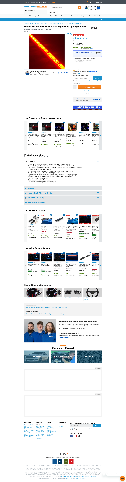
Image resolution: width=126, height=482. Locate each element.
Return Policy (39, 429)
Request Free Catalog (29, 435)
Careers (49, 430)
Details (53, 2)
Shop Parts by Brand (29, 430)
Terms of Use (39, 438)
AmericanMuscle (50, 457)
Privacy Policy (92, 80)
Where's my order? (40, 426)
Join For (96, 99)
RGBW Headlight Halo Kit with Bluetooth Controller (33, 136)
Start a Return (39, 427)
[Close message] (101, 19)
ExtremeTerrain (70, 457)
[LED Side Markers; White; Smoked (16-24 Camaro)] (85, 219)
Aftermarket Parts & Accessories (33, 314)
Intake (68, 15)
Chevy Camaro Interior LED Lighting (59, 307)
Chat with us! (39, 432)
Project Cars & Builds (29, 425)
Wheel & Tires (97, 15)
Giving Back (50, 427)
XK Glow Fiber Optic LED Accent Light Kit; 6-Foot (85, 136)
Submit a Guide (50, 428)
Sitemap (63, 476)
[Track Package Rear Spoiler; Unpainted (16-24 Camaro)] (46, 219)
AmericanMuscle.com (36, 7)
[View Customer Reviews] (77, 38)
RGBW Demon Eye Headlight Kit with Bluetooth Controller (71, 136)
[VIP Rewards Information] (96, 71)
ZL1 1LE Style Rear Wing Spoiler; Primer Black (71, 228)
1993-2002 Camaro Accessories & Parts (33, 23)
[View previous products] (25, 135)
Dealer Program (50, 432)
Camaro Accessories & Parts (32, 307)
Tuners (91, 15)
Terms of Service (79, 478)
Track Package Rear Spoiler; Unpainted (45, 228)
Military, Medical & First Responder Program (40, 435)
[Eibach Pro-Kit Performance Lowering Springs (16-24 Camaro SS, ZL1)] (34, 219)
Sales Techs (50, 434)
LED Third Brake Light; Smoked (97, 266)
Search (79, 7)
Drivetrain (46, 15)
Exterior (63, 15)
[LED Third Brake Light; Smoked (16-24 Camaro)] (98, 257)
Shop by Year (27, 428)
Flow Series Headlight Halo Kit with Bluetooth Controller (46, 137)
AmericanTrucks (60, 457)
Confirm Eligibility (79, 61)
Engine (52, 15)
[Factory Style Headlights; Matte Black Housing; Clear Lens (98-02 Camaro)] (59, 219)
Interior (73, 15)
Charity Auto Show (51, 431)
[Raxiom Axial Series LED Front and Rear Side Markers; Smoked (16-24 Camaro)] (59, 257)
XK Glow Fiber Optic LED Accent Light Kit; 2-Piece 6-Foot (59, 137)
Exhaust (57, 15)
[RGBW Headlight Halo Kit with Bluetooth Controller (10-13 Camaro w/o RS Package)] (98, 127)
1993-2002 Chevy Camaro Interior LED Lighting (71, 23)
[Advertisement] (63, 380)
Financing (26, 431)
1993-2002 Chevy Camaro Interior (51, 23)
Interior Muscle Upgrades (48, 314)
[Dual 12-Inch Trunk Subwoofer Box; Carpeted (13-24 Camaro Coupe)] (98, 219)
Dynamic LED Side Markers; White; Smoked (46, 266)
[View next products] (100, 135)
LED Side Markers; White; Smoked (85, 228)
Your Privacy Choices (83, 476)
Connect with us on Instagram (78, 436)
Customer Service (40, 431)
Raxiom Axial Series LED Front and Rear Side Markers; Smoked (59, 266)
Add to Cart (91, 87)
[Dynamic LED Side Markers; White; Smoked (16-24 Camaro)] (46, 257)
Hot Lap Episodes (28, 427)
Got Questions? (39, 430)
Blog (25, 434)
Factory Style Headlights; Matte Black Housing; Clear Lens (59, 228)
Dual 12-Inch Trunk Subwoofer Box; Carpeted (96, 228)
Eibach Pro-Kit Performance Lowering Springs (33, 228)
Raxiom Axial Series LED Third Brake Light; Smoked (71, 266)
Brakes (40, 15)
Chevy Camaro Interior (45, 307)
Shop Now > (67, 19)
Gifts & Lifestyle (33, 15)
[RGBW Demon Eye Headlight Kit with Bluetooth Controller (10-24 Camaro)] (72, 127)
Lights (78, 15)
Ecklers (78, 457)
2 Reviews (84, 38)
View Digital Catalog (29, 436)
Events (25, 426)
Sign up (97, 425)
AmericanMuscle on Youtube (75, 436)
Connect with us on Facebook (71, 436)
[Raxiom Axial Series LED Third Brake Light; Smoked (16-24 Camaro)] (72, 257)
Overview (49, 425)
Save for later (88, 91)
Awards (49, 426)
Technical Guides (28, 432)
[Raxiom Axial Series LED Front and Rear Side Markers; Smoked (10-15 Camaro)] (85, 257)
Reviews (49, 435)
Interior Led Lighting (59, 314)
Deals (26, 15)
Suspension (84, 15)
